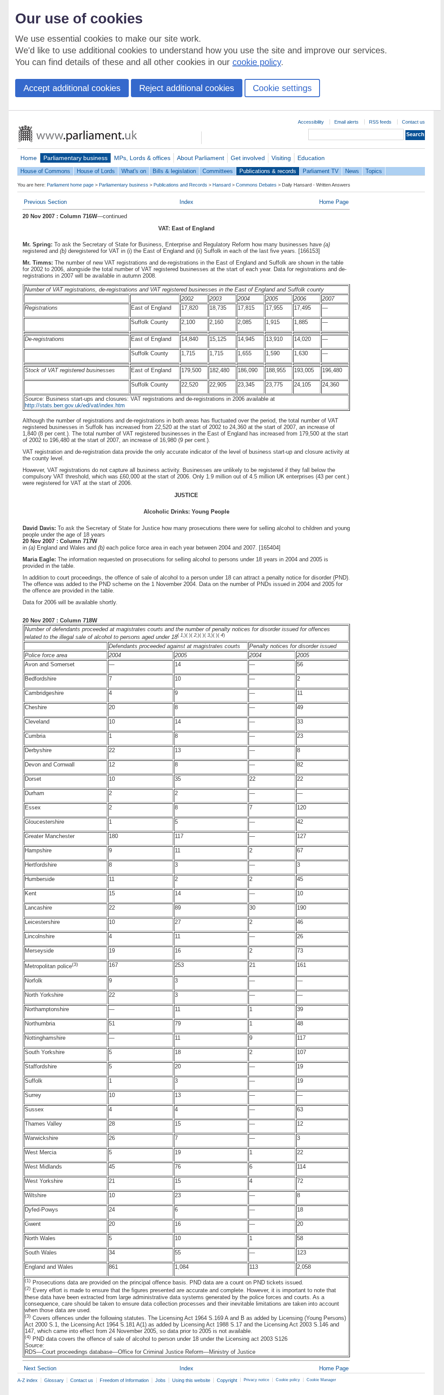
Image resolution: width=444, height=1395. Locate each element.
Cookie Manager (321, 1380)
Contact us (413, 121)
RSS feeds (380, 121)
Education (311, 157)
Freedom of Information (124, 1380)
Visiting (281, 157)
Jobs (160, 1380)
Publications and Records (180, 184)
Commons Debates (256, 184)
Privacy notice (256, 1380)
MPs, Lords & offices (142, 157)
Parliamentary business (75, 157)
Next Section (40, 1368)
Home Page (334, 202)
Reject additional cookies (186, 88)
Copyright (227, 1380)
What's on (133, 171)
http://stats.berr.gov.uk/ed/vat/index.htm (75, 405)
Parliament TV (321, 171)
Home (28, 157)
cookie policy (256, 62)
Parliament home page (70, 184)
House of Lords (96, 171)
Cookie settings (282, 88)
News (352, 171)
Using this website (191, 1380)
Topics (374, 171)
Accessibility (311, 121)
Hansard (221, 184)
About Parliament (200, 157)
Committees (217, 171)
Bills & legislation (174, 171)
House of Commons (45, 171)
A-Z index (27, 1380)
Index (186, 202)
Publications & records (267, 171)
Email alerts (346, 121)
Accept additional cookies (72, 88)
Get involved (248, 157)
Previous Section (45, 202)
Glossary (54, 1380)
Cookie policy (288, 1380)
